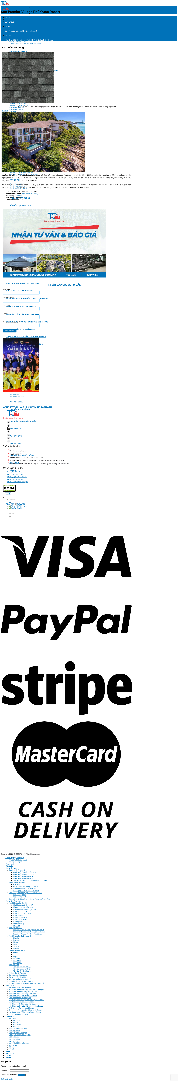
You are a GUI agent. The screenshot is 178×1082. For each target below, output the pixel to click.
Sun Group (34, 7)
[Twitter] (8, 439)
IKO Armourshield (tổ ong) (23, 907)
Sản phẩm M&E (11, 868)
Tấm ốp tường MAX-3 (21, 969)
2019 (3, 7)
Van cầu (16, 1026)
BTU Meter (17, 884)
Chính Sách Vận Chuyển (15, 479)
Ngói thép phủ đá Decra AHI (20, 936)
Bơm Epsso (9, 985)
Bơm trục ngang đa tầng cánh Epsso (23, 994)
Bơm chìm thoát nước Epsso (20, 998)
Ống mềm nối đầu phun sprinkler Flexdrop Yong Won (29, 899)
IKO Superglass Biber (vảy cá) (24, 909)
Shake (15, 944)
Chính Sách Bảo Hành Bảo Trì (17, 477)
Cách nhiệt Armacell (17, 870)
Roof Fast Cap (18, 924)
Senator (16, 946)
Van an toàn (15, 443)
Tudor (15, 954)
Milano (15, 942)
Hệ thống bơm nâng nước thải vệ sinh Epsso (27, 298)
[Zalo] (8, 429)
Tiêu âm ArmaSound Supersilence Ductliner (30, 880)
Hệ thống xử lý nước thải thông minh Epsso (27, 322)
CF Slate (16, 959)
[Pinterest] (8, 432)
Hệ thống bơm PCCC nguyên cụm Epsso (25, 1012)
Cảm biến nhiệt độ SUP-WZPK (24, 889)
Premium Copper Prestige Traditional (27, 934)
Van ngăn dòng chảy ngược (22, 421)
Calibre (16, 948)
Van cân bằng (15, 436)
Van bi (15, 1022)
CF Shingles (17, 963)
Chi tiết (5, 111)
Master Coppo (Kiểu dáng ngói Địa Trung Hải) (27, 983)
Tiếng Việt (9, 858)
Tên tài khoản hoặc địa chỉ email (14, 1066)
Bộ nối (11, 1049)
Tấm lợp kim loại (15, 928)
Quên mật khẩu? (7, 1079)
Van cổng (16, 1020)
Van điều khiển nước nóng (19, 1043)
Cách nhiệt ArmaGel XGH (23, 876)
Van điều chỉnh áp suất (18, 1029)
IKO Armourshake (20, 917)
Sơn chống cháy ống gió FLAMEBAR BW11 (25, 893)
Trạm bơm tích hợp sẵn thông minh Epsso (26, 337)
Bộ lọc (12, 470)
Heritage (16, 940)
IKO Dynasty (18, 915)
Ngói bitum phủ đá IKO (18, 903)
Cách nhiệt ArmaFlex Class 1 (24, 874)
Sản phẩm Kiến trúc (13, 901)
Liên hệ (8, 1057)
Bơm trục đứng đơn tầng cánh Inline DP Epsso (27, 989)
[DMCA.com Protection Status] (9, 491)
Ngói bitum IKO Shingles (31, 193)
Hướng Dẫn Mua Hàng (14, 472)
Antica (15, 952)
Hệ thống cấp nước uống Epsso (21, 1002)
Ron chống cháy (19, 895)
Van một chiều (16, 402)
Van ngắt (12, 1018)
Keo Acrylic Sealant (20, 897)
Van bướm (17, 1024)
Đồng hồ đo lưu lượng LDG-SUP (25, 887)
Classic (16, 938)
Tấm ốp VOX (14, 965)
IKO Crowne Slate (20, 919)
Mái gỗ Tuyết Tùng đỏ (17, 973)
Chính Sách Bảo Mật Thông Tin (17, 482)
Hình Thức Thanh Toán (15, 474)
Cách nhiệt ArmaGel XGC (23, 878)
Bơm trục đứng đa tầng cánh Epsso (23, 991)
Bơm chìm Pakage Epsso (18, 1014)
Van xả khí (13, 1045)
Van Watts (9, 1016)
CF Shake (17, 961)
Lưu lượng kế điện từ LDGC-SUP (26, 891)
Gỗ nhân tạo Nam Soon (20, 205)
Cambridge (19, 196)
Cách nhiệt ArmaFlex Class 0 (24, 872)
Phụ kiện (16, 926)
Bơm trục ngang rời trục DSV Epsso (23, 283)
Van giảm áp (15, 429)
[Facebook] (8, 426)
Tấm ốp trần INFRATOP (22, 967)
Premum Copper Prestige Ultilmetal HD (28, 930)
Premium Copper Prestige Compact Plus (29, 932)
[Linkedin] (8, 435)
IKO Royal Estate (19, 922)
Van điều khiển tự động (20, 409)
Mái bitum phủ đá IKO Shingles (17, 7)
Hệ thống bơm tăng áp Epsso (20, 987)
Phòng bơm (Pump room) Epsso (20, 329)
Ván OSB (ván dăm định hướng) (21, 979)
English (19, 862)
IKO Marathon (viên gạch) (23, 905)
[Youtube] (8, 423)
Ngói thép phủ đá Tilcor (18, 950)
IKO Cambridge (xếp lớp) (23, 911)
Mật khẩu (5, 1070)
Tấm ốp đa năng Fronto (22, 971)
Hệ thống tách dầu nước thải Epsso (23, 314)
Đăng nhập (21, 1075)
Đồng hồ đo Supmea (17, 882)
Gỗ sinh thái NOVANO (17, 977)
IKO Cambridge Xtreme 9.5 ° (24, 913)
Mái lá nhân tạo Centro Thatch (21, 981)
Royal (15, 956)
